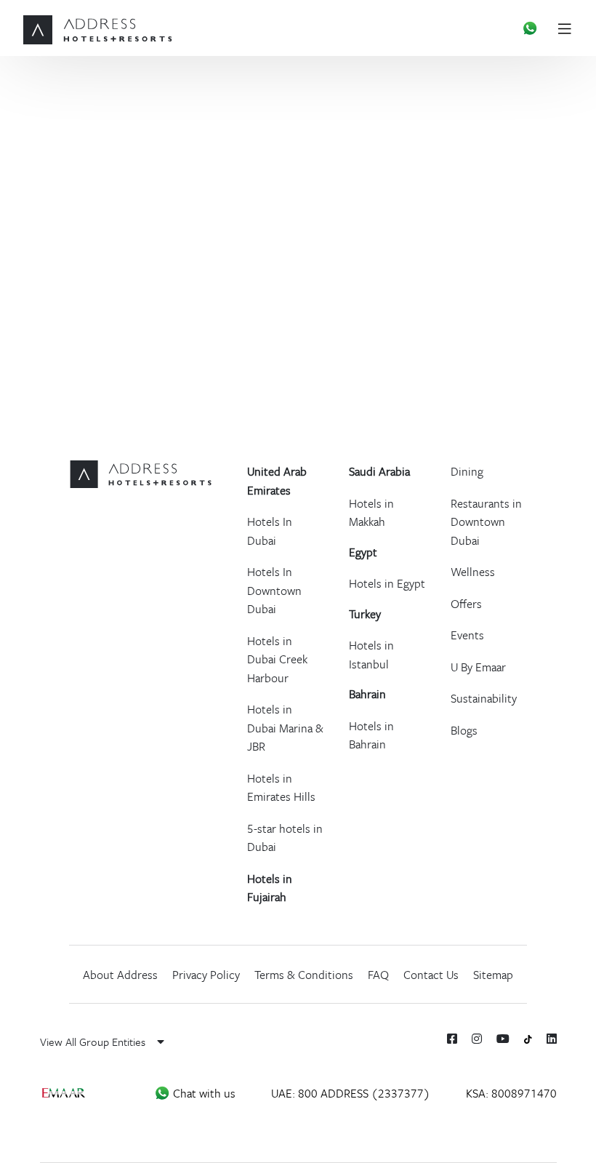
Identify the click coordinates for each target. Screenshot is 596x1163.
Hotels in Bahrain (371, 735)
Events (467, 635)
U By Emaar (478, 667)
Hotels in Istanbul (371, 654)
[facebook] (452, 1038)
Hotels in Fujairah (269, 888)
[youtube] (503, 1038)
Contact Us (431, 974)
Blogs (464, 730)
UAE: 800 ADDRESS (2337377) (350, 1093)
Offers (466, 603)
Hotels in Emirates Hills (281, 788)
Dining (467, 471)
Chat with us (202, 1093)
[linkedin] (552, 1038)
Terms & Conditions (303, 974)
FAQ (378, 974)
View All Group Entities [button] (94, 1042)
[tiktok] (528, 1038)
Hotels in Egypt (387, 583)
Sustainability (484, 698)
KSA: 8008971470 (511, 1093)
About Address (120, 974)
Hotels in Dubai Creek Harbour (277, 659)
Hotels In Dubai (269, 531)
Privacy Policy (206, 974)
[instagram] (477, 1038)
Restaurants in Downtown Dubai (486, 522)
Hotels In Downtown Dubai (274, 590)
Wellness (473, 571)
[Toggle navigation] (570, 28)
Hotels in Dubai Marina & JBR (285, 727)
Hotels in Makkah (371, 513)
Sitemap (493, 974)
